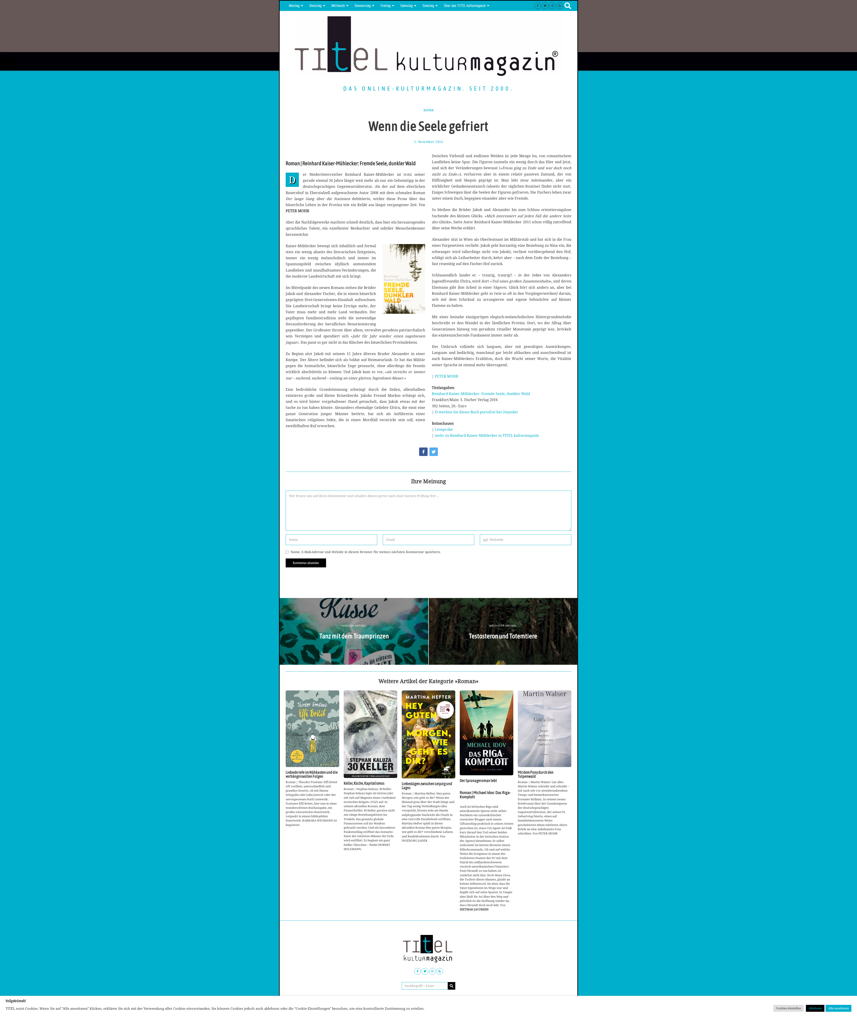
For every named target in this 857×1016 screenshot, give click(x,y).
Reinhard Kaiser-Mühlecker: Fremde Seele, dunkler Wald (481, 393)
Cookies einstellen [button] (788, 1008)
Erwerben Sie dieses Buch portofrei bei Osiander (476, 412)
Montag (294, 6)
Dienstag (315, 6)
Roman (429, 110)
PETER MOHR (446, 376)
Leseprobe (444, 429)
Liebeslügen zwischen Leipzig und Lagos (427, 786)
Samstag (406, 6)
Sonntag (428, 6)
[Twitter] (545, 5)
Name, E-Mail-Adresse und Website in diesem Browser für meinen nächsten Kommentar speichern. (366, 552)
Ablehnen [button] (815, 1008)
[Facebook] (537, 5)
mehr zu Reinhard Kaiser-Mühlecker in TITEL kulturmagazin (487, 435)
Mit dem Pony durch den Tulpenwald (535, 774)
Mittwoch (338, 6)
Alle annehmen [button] (838, 1008)
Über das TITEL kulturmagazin (465, 6)
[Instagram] (552, 5)
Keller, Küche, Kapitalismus (364, 783)
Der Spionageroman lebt (478, 780)
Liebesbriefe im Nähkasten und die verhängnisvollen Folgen (312, 774)
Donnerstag (363, 6)
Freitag (386, 6)
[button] (451, 986)
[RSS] (559, 5)
